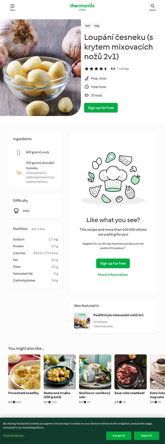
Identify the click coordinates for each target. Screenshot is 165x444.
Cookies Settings (13, 435)
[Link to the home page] (82, 7)
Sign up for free (101, 108)
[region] (82, 431)
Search (152, 10)
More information (113, 274)
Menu (12, 10)
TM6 (96, 26)
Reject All (146, 435)
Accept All (119, 435)
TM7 (87, 26)
